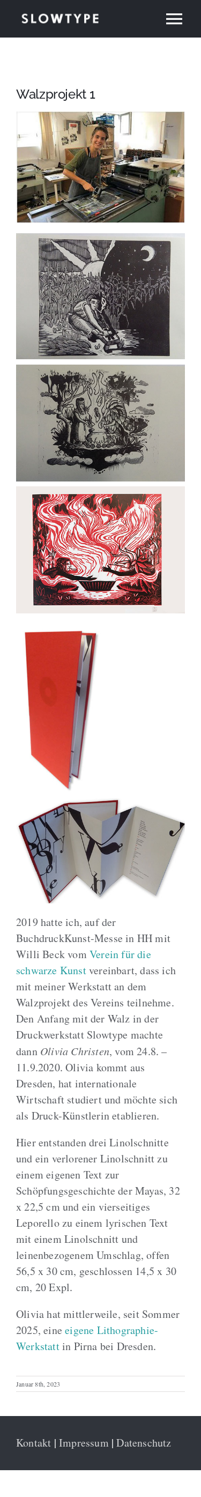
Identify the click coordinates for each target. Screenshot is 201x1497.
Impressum (84, 1442)
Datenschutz (143, 1442)
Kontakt (33, 1442)
